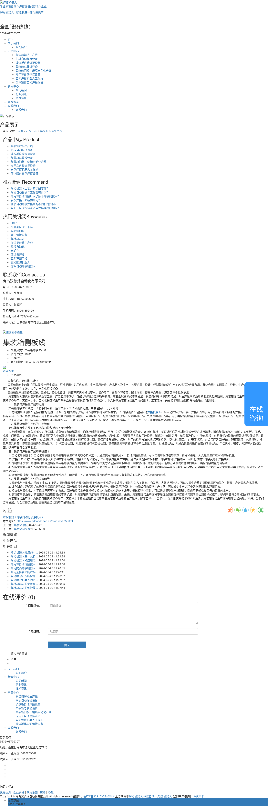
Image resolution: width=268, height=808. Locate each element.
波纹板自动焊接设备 (28, 63)
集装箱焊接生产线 (27, 55)
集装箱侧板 (18, 231)
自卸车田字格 (19, 258)
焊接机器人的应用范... (24, 560)
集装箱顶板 (21, 525)
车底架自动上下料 (22, 227)
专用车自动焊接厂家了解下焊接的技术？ (35, 196)
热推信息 (5, 792)
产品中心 (13, 51)
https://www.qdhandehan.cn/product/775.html (45, 521)
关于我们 (13, 43)
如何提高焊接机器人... (24, 568)
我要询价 (8, 371)
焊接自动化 (18, 246)
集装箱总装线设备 (27, 66)
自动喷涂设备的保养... (24, 576)
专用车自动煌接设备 (28, 74)
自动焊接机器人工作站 (29, 78)
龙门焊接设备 (19, 235)
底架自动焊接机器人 (23, 266)
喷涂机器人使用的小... (24, 552)
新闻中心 (13, 86)
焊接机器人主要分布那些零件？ (30, 188)
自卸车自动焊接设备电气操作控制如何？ (35, 208)
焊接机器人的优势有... (24, 584)
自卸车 (15, 250)
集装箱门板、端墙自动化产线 (33, 70)
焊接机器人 (18, 239)
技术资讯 (21, 98)
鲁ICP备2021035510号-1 (98, 796)
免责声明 (198, 796)
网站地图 (32, 792)
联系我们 (13, 106)
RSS (43, 792)
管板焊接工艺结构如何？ (26, 200)
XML (51, 792)
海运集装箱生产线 (22, 242)
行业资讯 (21, 94)
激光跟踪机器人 (20, 262)
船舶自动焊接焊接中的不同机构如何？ (34, 204)
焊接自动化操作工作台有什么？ (30, 192)
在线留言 (13, 102)
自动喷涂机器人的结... (24, 580)
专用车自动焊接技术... (24, 564)
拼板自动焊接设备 (27, 59)
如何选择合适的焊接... (24, 572)
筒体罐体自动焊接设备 (29, 82)
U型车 (14, 223)
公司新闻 (21, 90)
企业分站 (18, 792)
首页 (10, 39)
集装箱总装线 (22, 529)
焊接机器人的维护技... (24, 588)
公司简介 (21, 47)
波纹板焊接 (18, 254)
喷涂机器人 (37, 517)
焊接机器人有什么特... (24, 556)
